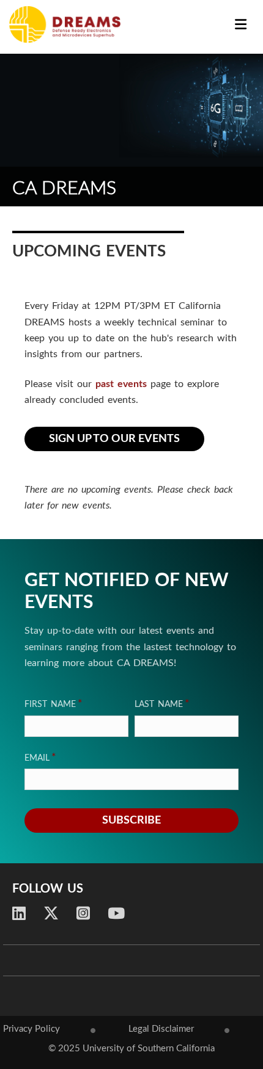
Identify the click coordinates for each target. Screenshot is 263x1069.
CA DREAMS (64, 188)
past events (121, 384)
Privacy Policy (31, 1029)
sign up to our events (114, 438)
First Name (50, 704)
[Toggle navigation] (240, 25)
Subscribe (131, 820)
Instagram (83, 913)
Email (37, 758)
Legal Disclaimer (161, 1029)
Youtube (116, 913)
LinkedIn (19, 913)
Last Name (159, 704)
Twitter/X (51, 913)
